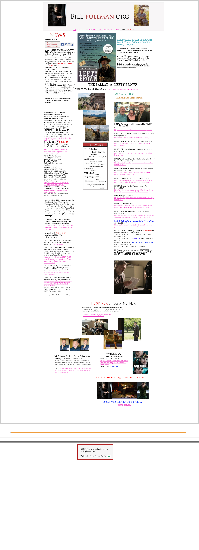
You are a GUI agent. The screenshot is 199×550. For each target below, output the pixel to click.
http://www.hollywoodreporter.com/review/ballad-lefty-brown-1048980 (133, 164)
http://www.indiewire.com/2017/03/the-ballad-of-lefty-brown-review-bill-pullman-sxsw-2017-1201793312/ (133, 181)
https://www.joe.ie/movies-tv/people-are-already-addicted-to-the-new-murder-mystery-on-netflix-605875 (56, 151)
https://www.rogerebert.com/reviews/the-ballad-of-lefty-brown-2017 (134, 199)
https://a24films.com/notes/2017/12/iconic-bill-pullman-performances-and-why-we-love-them (133, 226)
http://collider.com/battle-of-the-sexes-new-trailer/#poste (56, 273)
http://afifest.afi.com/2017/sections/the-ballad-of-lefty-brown (58, 139)
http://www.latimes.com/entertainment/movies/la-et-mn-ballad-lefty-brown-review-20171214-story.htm (133, 191)
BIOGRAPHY (97, 30)
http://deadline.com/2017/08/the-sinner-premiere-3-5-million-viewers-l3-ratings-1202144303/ (59, 227)
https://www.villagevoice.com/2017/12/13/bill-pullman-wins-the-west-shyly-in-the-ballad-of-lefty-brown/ (133, 206)
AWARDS (106, 30)
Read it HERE (58, 244)
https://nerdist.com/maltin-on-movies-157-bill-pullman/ (133, 130)
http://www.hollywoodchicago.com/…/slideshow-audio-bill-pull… (56, 184)
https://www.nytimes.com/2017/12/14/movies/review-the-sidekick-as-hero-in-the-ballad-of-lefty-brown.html (134, 216)
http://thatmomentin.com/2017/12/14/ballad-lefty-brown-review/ (132, 144)
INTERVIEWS (115, 30)
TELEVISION (87, 30)
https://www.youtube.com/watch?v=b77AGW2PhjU (132, 137)
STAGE (79, 30)
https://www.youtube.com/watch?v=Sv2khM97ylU (55, 191)
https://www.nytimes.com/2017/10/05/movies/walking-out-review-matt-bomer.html (114, 363)
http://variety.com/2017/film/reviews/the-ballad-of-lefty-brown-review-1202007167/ (134, 173)
